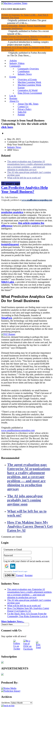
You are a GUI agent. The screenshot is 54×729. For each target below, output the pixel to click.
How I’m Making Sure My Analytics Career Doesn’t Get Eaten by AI (30, 526)
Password (8, 555)
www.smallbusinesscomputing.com (36, 200)
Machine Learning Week (29, 82)
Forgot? (20, 575)
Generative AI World (28, 90)
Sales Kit (22, 112)
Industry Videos (16, 63)
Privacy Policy (25, 109)
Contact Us (23, 106)
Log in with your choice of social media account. (27, 561)
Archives (5, 702)
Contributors (24, 71)
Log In (12, 95)
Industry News (25, 74)
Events (12, 77)
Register (13, 98)
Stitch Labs (7, 282)
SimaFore (6, 318)
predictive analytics (12, 212)
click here (7, 127)
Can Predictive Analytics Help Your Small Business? (24, 190)
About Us (14, 101)
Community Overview (28, 68)
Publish (21, 114)
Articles (13, 60)
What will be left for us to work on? (24, 177)
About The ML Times (28, 104)
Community (15, 66)
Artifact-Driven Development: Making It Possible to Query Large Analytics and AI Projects (25, 38)
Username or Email (13, 549)
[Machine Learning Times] (14, 3)
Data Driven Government (30, 93)
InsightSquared (10, 244)
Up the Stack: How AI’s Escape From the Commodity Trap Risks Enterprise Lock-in (27, 615)
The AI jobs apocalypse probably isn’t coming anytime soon (25, 500)
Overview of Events (27, 79)
